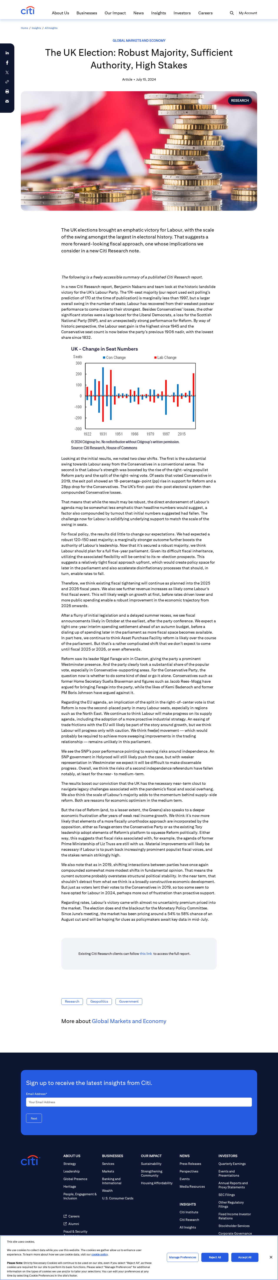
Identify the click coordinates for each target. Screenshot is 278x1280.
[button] (60, 14)
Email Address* (36, 1094)
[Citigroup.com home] (30, 1160)
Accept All (244, 1257)
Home (24, 28)
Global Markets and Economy (139, 40)
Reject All (215, 1257)
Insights (36, 28)
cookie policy (99, 1254)
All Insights (51, 28)
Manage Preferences (182, 1257)
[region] (139, 1257)
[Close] (271, 1257)
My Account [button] (248, 13)
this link (146, 954)
